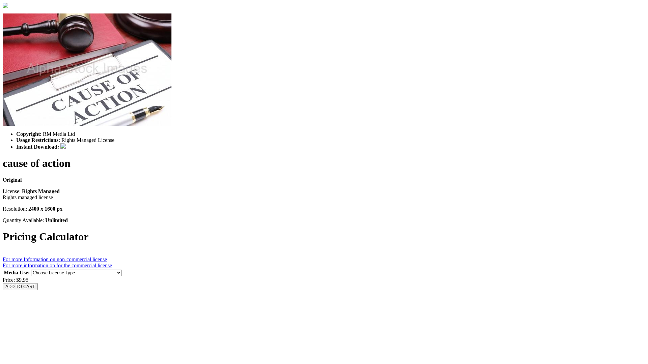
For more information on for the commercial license (57, 265)
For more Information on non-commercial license (55, 259)
